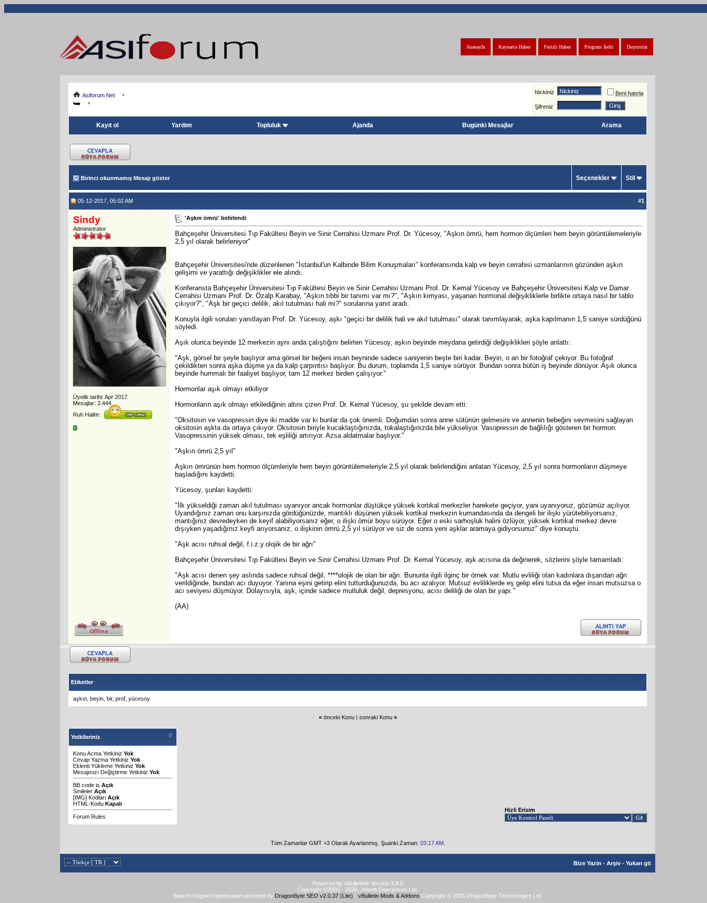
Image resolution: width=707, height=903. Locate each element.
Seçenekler (593, 178)
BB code (83, 785)
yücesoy (139, 698)
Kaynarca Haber (514, 47)
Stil (630, 178)
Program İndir (598, 47)
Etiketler (82, 682)
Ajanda (362, 125)
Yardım (181, 125)
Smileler (83, 791)
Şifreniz (544, 106)
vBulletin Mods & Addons (389, 896)
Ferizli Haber (557, 47)
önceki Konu (339, 717)
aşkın (80, 698)
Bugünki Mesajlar (487, 125)
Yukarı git (638, 863)
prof (120, 698)
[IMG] (80, 797)
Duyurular (637, 47)
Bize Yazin (587, 863)
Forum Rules (89, 816)
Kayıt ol (107, 125)
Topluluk (269, 125)
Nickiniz (544, 92)
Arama (611, 125)
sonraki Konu (375, 717)
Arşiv (614, 863)
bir (109, 698)
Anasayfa (475, 47)
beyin (97, 698)
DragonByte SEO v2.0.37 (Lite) (314, 896)
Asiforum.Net (98, 95)
